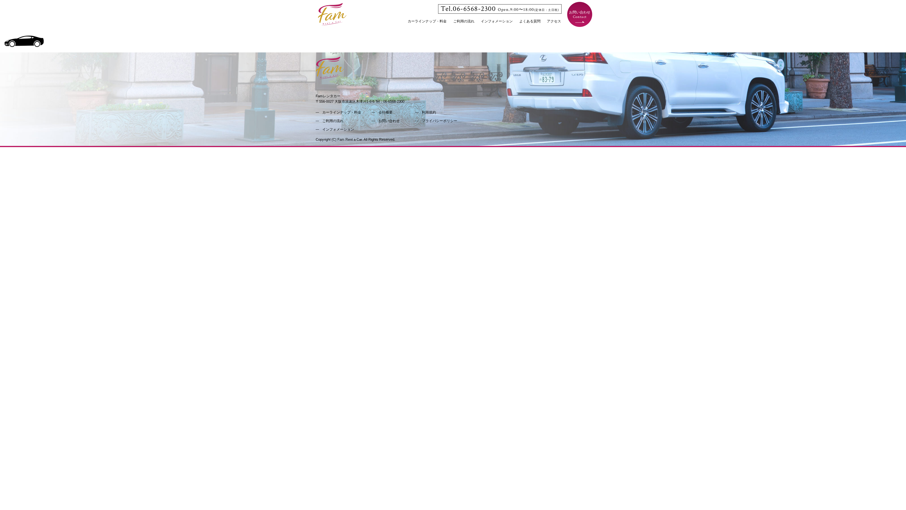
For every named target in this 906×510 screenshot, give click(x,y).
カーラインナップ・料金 (427, 21)
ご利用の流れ (463, 21)
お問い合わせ (579, 14)
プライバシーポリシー (439, 121)
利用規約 (429, 112)
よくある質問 (530, 21)
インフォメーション (497, 21)
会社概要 (385, 112)
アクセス (554, 21)
